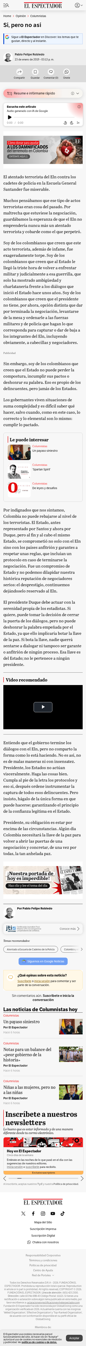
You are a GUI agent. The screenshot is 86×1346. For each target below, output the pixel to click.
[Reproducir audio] (10, 117)
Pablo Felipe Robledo (29, 54)
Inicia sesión (15, 1167)
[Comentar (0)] (51, 72)
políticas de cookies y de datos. (39, 1342)
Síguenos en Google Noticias (45, 961)
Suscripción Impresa (43, 1229)
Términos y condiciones (43, 1260)
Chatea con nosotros (45, 1242)
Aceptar (74, 1338)
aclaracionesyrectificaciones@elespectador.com (53, 1302)
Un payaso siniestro (45, 451)
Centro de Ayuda (43, 1270)
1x (78, 122)
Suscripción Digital (43, 1235)
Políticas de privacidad (43, 1265)
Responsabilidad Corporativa (43, 1255)
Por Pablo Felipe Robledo (34, 908)
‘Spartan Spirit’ (41, 469)
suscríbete (32, 1167)
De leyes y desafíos (44, 488)
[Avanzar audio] (71, 123)
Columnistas (39, 446)
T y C (40, 1184)
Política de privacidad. (66, 1184)
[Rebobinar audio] (65, 123)
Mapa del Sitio (43, 1222)
